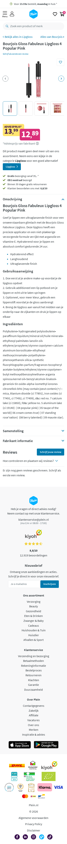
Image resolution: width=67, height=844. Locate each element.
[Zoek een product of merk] (6, 26)
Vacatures (33, 720)
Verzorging (33, 601)
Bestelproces (33, 670)
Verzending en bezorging (33, 656)
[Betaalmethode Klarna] (45, 787)
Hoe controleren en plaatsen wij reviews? (28, 461)
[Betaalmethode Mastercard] (25, 796)
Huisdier (33, 635)
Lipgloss (27, 37)
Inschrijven (49, 584)
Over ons (33, 725)
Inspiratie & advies (33, 734)
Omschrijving (12, 199)
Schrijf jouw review (50, 452)
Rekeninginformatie (33, 665)
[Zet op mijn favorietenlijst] (60, 62)
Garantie (33, 685)
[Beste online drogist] (20, 787)
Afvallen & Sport (33, 640)
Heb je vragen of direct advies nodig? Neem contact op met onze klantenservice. (33, 511)
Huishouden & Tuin (34, 630)
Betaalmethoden (33, 661)
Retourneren (33, 675)
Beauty (33, 606)
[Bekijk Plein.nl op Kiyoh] (49, 765)
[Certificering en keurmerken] (48, 776)
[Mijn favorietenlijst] (55, 14)
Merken (33, 729)
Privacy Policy (33, 824)
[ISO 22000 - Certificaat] (9, 787)
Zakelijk (34, 710)
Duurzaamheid (33, 689)
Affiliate (33, 715)
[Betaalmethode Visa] (58, 787)
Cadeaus (33, 625)
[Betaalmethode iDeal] (33, 796)
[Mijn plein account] (12, 14)
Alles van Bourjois (51, 36)
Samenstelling (13, 431)
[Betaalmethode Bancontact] (41, 796)
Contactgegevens (33, 706)
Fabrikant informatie (18, 441)
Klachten (33, 680)
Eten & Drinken (33, 616)
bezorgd (19, 180)
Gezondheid (33, 611)
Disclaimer (33, 830)
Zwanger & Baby (33, 621)
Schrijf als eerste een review (15, 53)
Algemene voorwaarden (33, 818)
